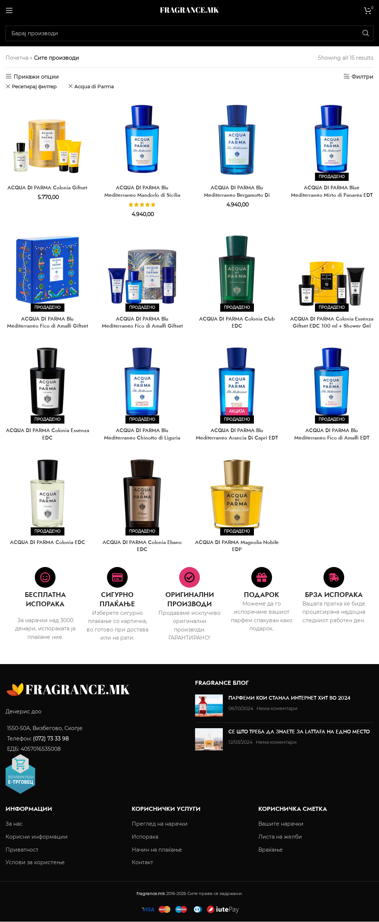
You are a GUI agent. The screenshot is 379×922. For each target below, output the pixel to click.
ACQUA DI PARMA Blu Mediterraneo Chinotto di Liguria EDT (142, 437)
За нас (14, 824)
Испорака (145, 836)
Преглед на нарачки (160, 824)
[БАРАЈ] (365, 33)
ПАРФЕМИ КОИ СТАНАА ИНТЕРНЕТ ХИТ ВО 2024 (289, 698)
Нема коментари (277, 708)
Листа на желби (280, 836)
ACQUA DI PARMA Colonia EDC (47, 542)
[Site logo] (189, 9)
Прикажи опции (36, 76)
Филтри (362, 76)
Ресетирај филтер (34, 86)
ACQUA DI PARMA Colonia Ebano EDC (142, 545)
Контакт (142, 862)
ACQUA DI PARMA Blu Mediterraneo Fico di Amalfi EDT (331, 434)
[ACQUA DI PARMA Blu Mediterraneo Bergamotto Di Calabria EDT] (237, 139)
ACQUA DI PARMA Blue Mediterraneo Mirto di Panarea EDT (332, 191)
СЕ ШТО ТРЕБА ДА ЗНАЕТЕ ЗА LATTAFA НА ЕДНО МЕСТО (299, 732)
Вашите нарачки (280, 824)
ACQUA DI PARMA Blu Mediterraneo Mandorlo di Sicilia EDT (142, 195)
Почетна (17, 57)
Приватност (22, 849)
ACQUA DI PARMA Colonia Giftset (47, 187)
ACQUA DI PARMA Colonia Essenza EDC (47, 434)
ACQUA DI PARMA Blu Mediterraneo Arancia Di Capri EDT (237, 434)
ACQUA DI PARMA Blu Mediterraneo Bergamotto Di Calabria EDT (237, 195)
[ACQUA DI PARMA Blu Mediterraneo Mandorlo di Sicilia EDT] (142, 139)
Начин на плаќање (157, 849)
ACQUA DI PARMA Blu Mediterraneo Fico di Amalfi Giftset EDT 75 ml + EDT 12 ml (47, 326)
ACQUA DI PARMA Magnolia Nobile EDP (237, 545)
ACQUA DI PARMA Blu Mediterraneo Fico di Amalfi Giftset (142, 322)
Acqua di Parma (94, 86)
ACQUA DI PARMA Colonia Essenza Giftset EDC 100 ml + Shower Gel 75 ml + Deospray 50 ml (331, 326)
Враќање (270, 849)
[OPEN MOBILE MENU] (9, 10)
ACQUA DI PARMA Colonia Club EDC (237, 322)
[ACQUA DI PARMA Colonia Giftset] (47, 139)
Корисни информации (37, 836)
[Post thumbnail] (209, 706)
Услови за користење (35, 862)
